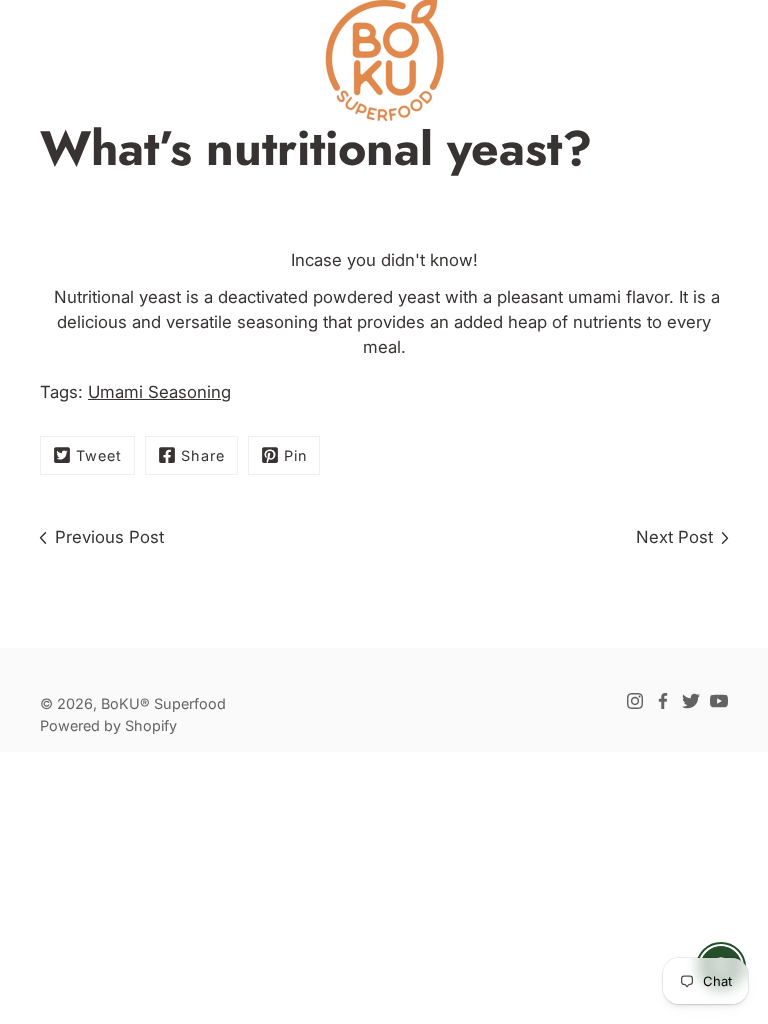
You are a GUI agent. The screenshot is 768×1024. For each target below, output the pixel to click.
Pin (295, 455)
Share (203, 455)
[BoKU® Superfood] (384, 60)
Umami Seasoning (159, 392)
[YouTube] (719, 701)
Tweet (99, 455)
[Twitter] (691, 701)
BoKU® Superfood (163, 703)
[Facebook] (663, 701)
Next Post (674, 537)
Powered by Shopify (108, 725)
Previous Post (109, 537)
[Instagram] (635, 701)
